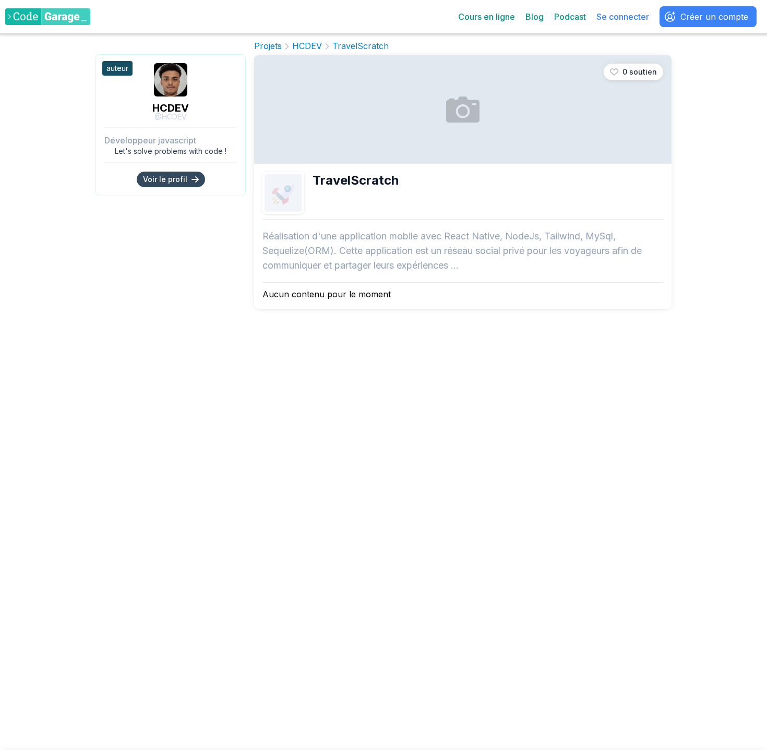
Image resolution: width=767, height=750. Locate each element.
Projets (268, 46)
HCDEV (170, 108)
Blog (534, 16)
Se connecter (622, 16)
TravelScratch (360, 46)
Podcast (570, 16)
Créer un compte (714, 16)
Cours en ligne (486, 16)
